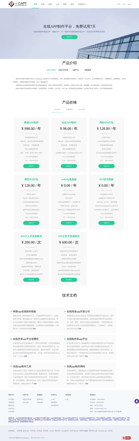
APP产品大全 (74, 431)
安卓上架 (26, 431)
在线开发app (84, 420)
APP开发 (19, 431)
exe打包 (110, 431)
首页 (35, 4)
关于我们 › (11, 399)
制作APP (69, 37)
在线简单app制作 (73, 420)
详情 (34, 329)
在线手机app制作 (107, 420)
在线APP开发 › (27, 399)
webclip (51, 431)
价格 (42, 4)
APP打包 (32, 431)
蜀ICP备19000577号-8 (37, 438)
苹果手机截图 (83, 431)
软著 (50, 4)
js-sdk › (53, 399)
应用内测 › (40, 402)
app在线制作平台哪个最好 (41, 418)
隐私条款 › (11, 405)
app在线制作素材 (56, 418)
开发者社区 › (55, 405)
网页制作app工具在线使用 (43, 420)
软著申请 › (40, 399)
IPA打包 (57, 109)
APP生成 (39, 431)
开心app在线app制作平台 (70, 418)
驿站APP (57, 431)
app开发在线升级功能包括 (24, 418)
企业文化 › (11, 408)
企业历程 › (11, 411)
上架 (57, 4)
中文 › (67, 399)
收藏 (129, 4)
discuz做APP (65, 431)
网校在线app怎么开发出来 (25, 420)
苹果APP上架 (93, 431)
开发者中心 (82, 4)
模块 (72, 4)
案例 (64, 4)
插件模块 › (54, 402)
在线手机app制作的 (119, 420)
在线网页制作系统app (27, 421)
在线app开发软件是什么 (59, 420)
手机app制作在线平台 (119, 418)
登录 (118, 4)
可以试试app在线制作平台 (87, 418)
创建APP (31, 166)
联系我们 (93, 395)
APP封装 (45, 431)
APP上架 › (26, 402)
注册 (124, 4)
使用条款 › (11, 402)
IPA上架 (82, 109)
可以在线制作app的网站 (103, 418)
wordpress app (102, 431)
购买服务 (31, 279)
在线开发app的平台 (95, 420)
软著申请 (69, 109)
